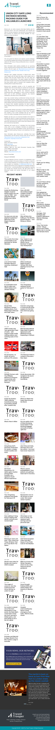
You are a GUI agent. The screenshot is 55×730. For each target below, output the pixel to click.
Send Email (10, 144)
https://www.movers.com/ (15, 151)
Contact (18, 719)
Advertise (13, 719)
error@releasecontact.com (25, 164)
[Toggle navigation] (49, 5)
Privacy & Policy (18, 721)
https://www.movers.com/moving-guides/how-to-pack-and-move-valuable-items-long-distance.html (19, 70)
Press (8, 719)
